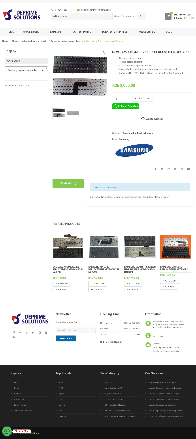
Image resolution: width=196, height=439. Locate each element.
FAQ (16, 382)
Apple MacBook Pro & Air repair (163, 382)
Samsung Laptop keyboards (64, 41)
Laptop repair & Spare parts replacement (167, 410)
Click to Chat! (22, 431)
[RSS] (13, 337)
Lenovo (62, 416)
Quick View (60, 289)
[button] (104, 53)
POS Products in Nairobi (114, 405)
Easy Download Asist (113, 393)
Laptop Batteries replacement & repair (165, 388)
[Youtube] (46, 332)
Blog (169, 31)
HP (60, 410)
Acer (61, 382)
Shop (14, 41)
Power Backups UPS (113, 388)
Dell (60, 399)
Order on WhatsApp (128, 106)
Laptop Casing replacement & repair (165, 399)
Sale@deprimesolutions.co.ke (166, 351)
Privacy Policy (20, 405)
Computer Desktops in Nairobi (117, 410)
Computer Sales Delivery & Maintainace (166, 416)
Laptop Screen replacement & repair (165, 393)
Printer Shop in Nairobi (113, 399)
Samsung (124, 139)
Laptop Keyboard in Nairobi (34, 41)
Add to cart (144, 99)
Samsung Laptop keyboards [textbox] (25, 70)
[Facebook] (13, 332)
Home (10, 31)
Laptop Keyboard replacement (162, 405)
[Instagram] (39, 332)
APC (61, 388)
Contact (17, 393)
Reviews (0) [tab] (68, 183)
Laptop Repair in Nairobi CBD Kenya (119, 416)
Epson (62, 405)
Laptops (107, 382)
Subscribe (66, 338)
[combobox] (125, 16)
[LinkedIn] (33, 332)
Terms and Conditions (24, 410)
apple (61, 393)
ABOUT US (19, 399)
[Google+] (26, 332)
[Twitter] (20, 332)
